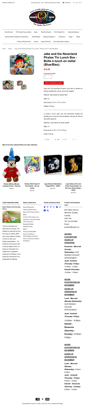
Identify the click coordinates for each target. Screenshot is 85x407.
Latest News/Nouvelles (10, 202)
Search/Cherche (46, 41)
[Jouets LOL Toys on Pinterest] (51, 207)
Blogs (71, 37)
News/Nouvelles (27, 226)
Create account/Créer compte (52, 2)
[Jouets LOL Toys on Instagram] (57, 207)
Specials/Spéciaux (73, 32)
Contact (36, 41)
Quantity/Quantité (49, 73)
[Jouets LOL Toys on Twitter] (45, 207)
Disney (10, 48)
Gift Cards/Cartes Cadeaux (61, 41)
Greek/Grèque (36, 37)
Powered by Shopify (57, 403)
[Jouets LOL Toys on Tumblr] (60, 207)
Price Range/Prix (59, 32)
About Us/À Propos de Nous (31, 212)
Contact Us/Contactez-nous (31, 217)
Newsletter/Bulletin (28, 224)
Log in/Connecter (35, 2)
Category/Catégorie (49, 37)
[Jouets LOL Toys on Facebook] (48, 207)
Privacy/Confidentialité (29, 231)
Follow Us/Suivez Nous (24, 41)
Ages (35, 32)
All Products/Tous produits (23, 32)
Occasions (62, 37)
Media (78, 37)
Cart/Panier (68, 2)
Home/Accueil (9, 32)
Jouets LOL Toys (46, 403)
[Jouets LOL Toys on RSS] (48, 211)
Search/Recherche (28, 207)
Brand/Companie (46, 32)
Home (4, 48)
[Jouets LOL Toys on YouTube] (45, 211)
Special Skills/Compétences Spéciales (16, 37)
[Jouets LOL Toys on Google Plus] (54, 207)
